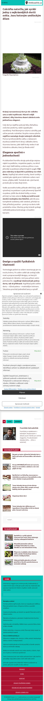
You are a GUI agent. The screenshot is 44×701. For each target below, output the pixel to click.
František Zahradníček (29, 428)
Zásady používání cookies (22, 683)
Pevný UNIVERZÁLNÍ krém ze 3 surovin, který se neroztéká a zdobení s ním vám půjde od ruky (25, 466)
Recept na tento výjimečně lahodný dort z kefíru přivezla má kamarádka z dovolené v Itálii (26, 456)
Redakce (22, 669)
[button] (41, 294)
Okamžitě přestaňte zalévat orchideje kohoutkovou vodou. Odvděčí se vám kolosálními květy (25, 545)
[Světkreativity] (33, 3)
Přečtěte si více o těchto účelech (27, 389)
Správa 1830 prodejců (10, 389)
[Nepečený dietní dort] (7, 498)
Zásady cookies (8, 407)
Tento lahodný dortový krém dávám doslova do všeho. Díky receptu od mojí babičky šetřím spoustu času (25, 487)
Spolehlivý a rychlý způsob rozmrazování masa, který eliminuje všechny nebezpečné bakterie (26, 537)
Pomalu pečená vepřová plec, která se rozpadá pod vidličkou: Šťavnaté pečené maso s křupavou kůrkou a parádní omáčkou (21, 606)
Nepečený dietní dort (19, 496)
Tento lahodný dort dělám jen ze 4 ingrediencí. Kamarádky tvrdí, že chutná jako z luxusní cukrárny (25, 508)
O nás (22, 674)
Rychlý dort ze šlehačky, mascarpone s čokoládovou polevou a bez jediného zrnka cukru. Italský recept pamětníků (26, 477)
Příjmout (22, 392)
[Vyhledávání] (22, 520)
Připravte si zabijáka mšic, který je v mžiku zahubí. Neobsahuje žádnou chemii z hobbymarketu (26, 553)
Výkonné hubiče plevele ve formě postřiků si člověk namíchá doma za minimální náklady (26, 562)
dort (9, 421)
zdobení (18, 421)
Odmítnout (22, 398)
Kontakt (38, 407)
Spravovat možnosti (22, 404)
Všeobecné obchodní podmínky (22, 688)
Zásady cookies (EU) (22, 692)
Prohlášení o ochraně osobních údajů (24, 407)
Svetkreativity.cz (33, 583)
